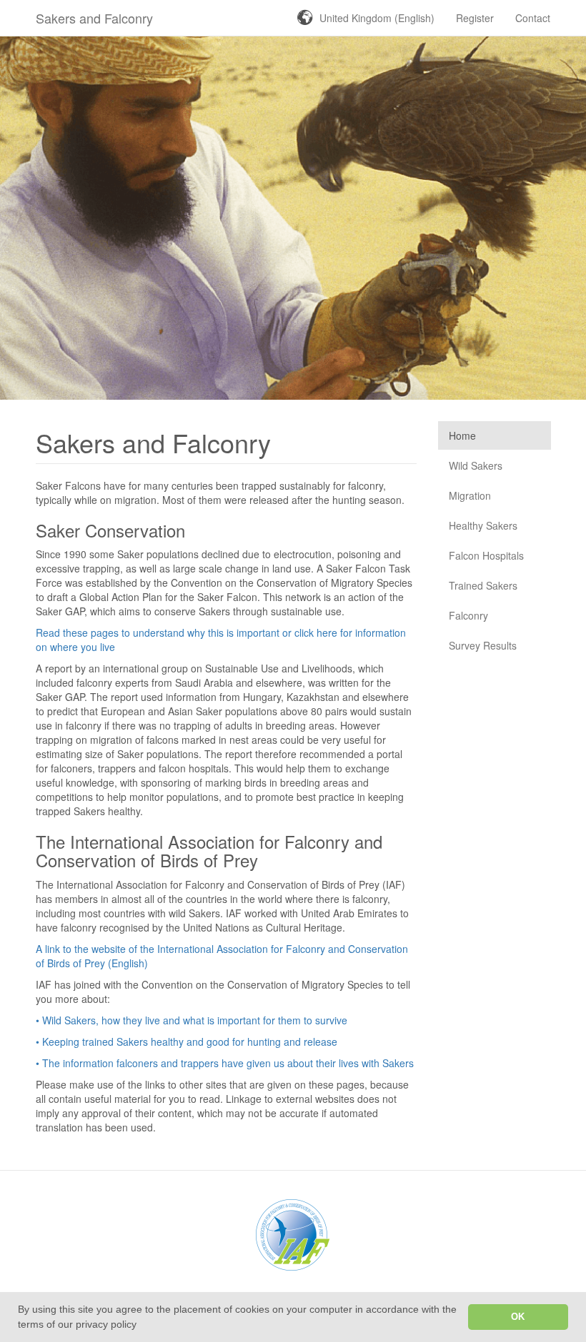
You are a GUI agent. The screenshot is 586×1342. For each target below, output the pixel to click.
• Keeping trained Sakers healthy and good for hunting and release (186, 1041)
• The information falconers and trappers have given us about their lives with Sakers (225, 1063)
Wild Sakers (475, 465)
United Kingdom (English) (376, 18)
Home (462, 435)
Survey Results (483, 645)
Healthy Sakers (483, 525)
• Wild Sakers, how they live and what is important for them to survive (191, 1020)
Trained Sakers (483, 585)
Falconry (468, 615)
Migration (470, 495)
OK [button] (518, 1317)
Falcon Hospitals (486, 555)
